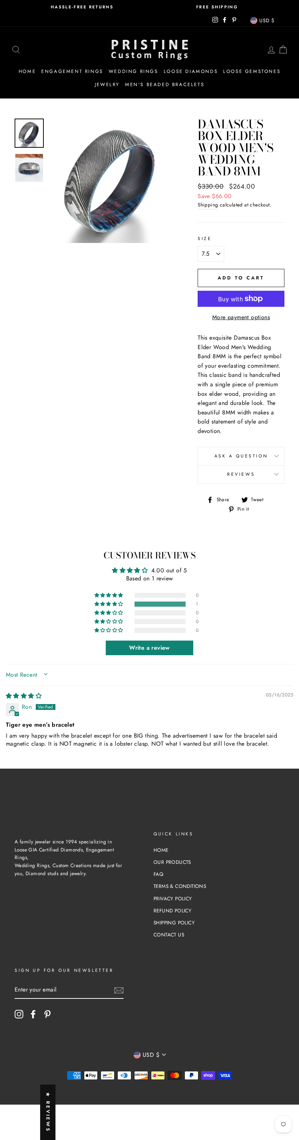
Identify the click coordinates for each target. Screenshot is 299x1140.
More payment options (241, 317)
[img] (24, 696)
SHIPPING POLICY (174, 922)
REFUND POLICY (172, 910)
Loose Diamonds (191, 71)
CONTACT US (169, 934)
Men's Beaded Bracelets (164, 84)
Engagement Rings (72, 71)
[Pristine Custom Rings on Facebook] (33, 1014)
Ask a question (241, 456)
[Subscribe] (119, 990)
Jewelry (107, 84)
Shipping (208, 204)
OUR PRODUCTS (172, 862)
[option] (82, 7)
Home (27, 71)
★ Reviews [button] (47, 1112)
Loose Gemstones (251, 71)
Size (204, 238)
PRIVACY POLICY (173, 898)
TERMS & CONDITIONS (180, 886)
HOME (161, 850)
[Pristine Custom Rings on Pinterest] (47, 1014)
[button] (109, 604)
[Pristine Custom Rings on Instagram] (19, 1014)
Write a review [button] (149, 648)
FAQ (158, 874)
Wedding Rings (133, 71)
